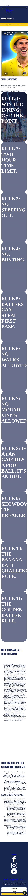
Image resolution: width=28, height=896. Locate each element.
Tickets (7, 5)
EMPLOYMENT (14, 879)
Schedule (8, 6)
